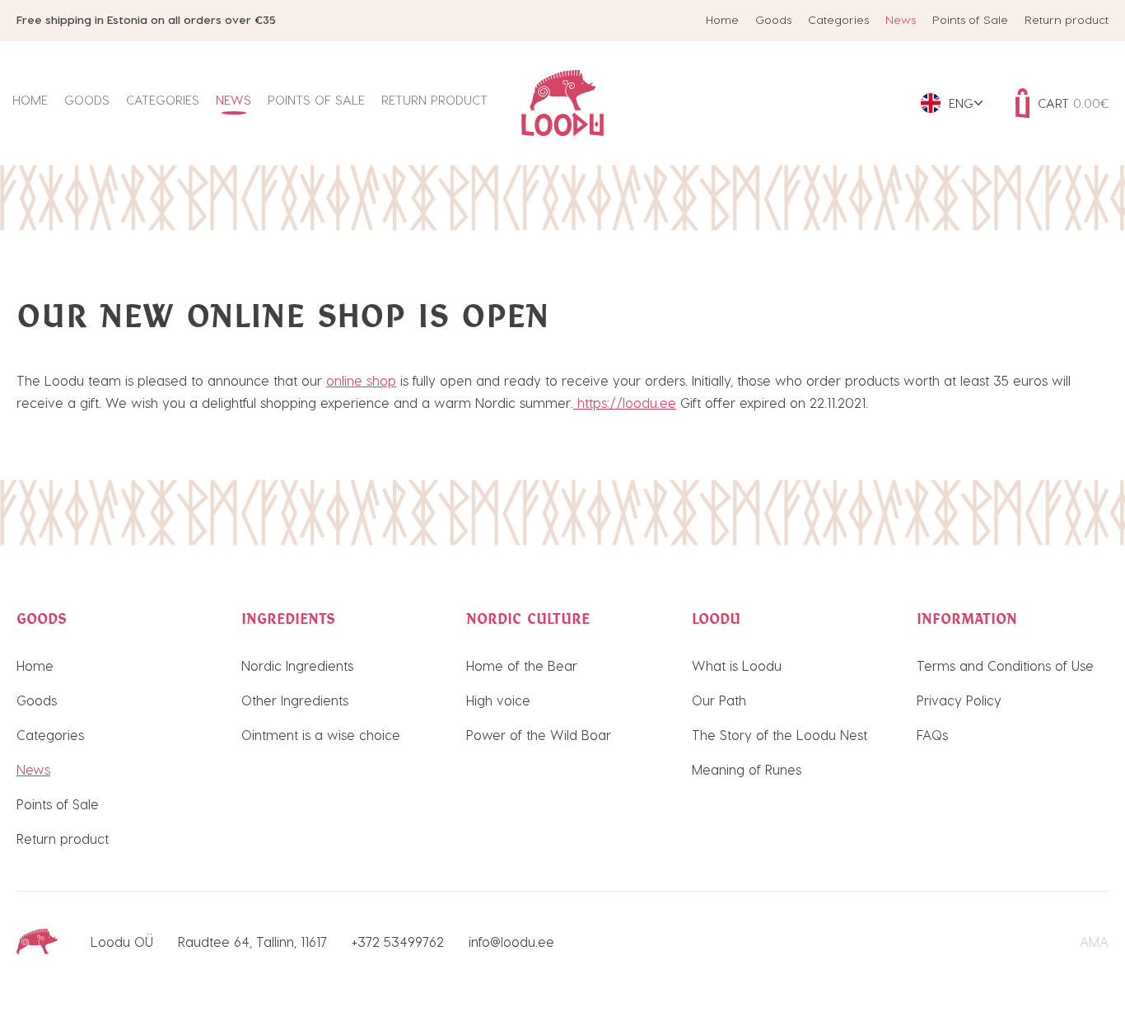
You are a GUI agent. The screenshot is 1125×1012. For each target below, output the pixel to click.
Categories (838, 19)
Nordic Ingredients (297, 665)
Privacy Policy (959, 700)
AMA (1094, 941)
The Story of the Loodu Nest (779, 735)
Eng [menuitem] (961, 103)
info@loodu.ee (511, 941)
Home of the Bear (521, 665)
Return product (1067, 19)
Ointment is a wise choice (320, 735)
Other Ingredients (294, 700)
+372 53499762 (398, 941)
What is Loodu (737, 665)
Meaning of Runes (746, 769)
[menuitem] (952, 103)
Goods (773, 19)
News (900, 19)
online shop (361, 380)
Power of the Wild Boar (538, 735)
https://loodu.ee (624, 402)
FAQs (932, 735)
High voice (498, 700)
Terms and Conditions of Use (1005, 665)
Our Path (719, 700)
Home (722, 19)
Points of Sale (970, 19)
